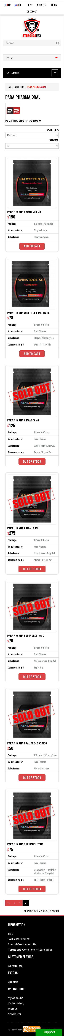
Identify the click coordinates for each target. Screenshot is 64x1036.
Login (54, 5)
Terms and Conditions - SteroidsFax (30, 949)
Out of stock (32, 461)
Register (41, 5)
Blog (10, 933)
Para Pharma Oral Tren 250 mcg (27, 743)
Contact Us (15, 966)
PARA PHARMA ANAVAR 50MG (23, 528)
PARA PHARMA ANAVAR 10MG (23, 420)
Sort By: (52, 129)
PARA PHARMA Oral (36, 87)
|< (8, 903)
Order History (16, 1003)
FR (9, 5)
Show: (54, 140)
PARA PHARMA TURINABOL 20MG (25, 844)
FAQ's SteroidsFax (19, 939)
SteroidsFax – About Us (22, 944)
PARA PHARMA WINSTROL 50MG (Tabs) (28, 313)
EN (19, 5)
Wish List (13, 1008)
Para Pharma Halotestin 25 (24, 211)
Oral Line (19, 87)
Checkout (32, 11)
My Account (15, 998)
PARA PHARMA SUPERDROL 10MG (25, 635)
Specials (13, 982)
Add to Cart (32, 246)
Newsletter (14, 1014)
